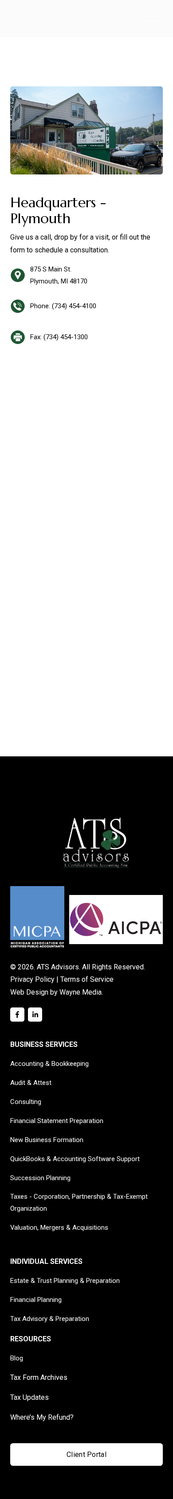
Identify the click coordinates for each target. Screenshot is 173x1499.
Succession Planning (40, 1178)
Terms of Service (87, 979)
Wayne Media (80, 992)
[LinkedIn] (35, 1014)
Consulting (25, 1102)
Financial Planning (36, 1300)
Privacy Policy (32, 979)
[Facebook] (17, 1014)
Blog (16, 1358)
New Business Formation (46, 1140)
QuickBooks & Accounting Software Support (75, 1159)
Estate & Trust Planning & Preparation (65, 1281)
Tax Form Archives (38, 1377)
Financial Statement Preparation (56, 1121)
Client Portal (86, 1454)
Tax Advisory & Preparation (49, 1319)
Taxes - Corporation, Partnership (57, 1197)
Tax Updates (29, 1397)
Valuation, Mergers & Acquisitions (59, 1228)
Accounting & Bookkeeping (49, 1064)
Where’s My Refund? (42, 1417)
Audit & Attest (30, 1083)
